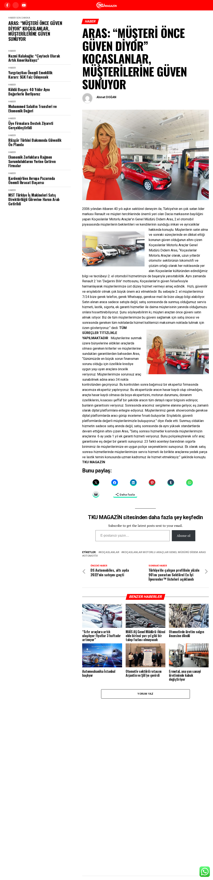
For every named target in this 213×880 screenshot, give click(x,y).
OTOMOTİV (91, 556)
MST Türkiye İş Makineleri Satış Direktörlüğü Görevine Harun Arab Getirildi (33, 199)
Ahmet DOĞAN (106, 97)
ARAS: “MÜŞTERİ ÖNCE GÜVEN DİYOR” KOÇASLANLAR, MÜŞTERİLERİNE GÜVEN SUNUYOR (35, 30)
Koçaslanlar (109, 552)
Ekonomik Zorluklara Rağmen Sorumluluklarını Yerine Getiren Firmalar (32, 161)
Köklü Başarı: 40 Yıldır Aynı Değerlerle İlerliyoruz (29, 91)
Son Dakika (23, 17)
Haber (12, 17)
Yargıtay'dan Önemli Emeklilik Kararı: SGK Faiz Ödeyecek (30, 74)
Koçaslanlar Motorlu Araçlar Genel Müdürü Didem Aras (164, 552)
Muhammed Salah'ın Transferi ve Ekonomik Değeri (32, 108)
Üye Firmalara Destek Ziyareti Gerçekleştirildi (30, 125)
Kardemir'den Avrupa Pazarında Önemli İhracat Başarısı (31, 180)
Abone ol (183, 535)
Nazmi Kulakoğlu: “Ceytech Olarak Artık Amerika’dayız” (34, 58)
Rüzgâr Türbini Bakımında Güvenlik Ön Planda (34, 142)
